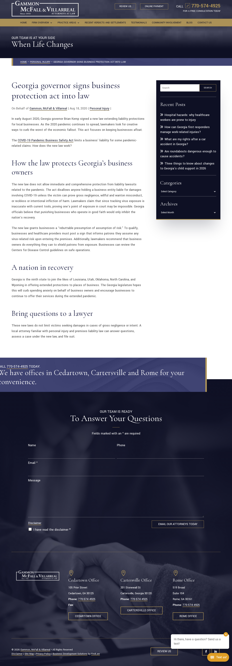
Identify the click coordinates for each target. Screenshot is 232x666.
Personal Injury (99, 108)
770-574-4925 (205, 6)
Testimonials (139, 22)
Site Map (29, 653)
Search (208, 87)
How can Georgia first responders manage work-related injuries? (185, 129)
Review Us (125, 6)
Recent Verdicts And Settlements (105, 22)
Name (32, 445)
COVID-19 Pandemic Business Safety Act (45, 140)
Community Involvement (166, 22)
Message (34, 480)
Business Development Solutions (70, 653)
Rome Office (188, 616)
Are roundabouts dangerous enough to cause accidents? (188, 153)
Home (23, 22)
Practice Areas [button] (67, 22)
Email (33, 463)
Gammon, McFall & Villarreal (48, 108)
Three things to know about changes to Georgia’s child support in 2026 (187, 165)
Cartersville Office (141, 610)
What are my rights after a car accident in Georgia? (183, 141)
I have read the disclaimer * (52, 530)
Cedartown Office (88, 616)
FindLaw (95, 653)
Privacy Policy (43, 653)
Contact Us (205, 22)
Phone (121, 445)
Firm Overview (40, 22)
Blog (189, 22)
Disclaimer (34, 523)
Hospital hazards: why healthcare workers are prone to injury (185, 117)
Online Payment (154, 6)
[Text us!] (218, 658)
